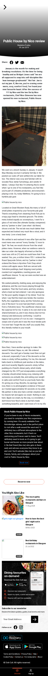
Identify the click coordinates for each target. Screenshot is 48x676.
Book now (24, 462)
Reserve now (24, 482)
